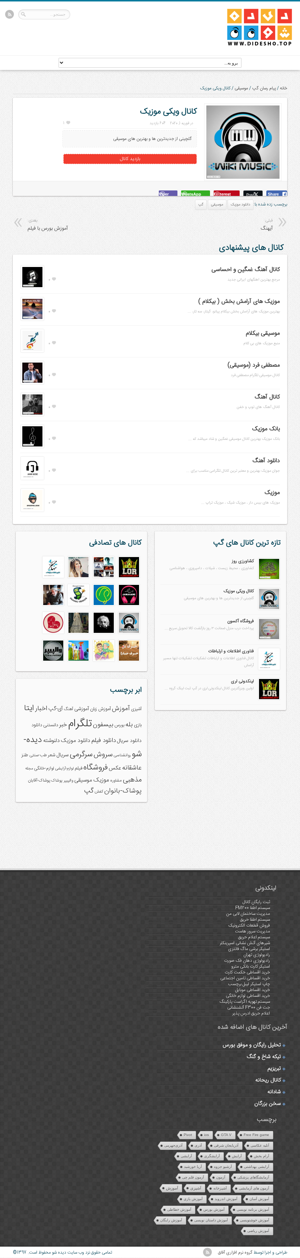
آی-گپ (55, 709)
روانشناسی (122, 755)
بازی (138, 725)
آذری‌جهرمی (173, 1145)
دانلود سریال (129, 740)
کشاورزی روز (243, 561)
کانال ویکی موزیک (239, 591)
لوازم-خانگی (44, 768)
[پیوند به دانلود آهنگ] (32, 478)
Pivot (188, 1135)
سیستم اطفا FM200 (252, 908)
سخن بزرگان (267, 1103)
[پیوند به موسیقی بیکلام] (32, 351)
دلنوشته (51, 740)
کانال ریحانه (268, 1080)
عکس (115, 768)
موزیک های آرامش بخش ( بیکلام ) (239, 302)
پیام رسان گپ (264, 88)
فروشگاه (95, 767)
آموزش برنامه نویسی (253, 1209)
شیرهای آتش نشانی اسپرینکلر (245, 943)
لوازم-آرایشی (64, 768)
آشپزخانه (220, 1188)
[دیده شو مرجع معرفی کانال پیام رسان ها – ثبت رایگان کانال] (253, 44)
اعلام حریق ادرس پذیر (251, 1013)
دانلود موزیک (240, 205)
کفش (99, 791)
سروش (103, 755)
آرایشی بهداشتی (256, 1167)
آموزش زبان (100, 709)
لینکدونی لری (242, 681)
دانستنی (50, 725)
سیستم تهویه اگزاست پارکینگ (245, 1001)
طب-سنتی (38, 755)
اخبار (41, 708)
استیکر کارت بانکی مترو (250, 966)
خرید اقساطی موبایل (252, 990)
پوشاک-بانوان (123, 791)
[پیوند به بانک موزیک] (32, 446)
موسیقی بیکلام (263, 333)
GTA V (226, 1135)
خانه (283, 88)
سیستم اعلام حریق (254, 937)
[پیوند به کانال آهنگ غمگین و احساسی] (32, 287)
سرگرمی (81, 754)
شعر (51, 755)
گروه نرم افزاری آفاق (235, 1252)
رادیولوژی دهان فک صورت (247, 960)
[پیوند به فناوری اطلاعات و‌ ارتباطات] (269, 668)
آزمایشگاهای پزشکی (253, 1177)
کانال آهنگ (267, 397)
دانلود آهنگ (266, 461)
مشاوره (116, 780)
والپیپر (68, 780)
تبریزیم (274, 1068)
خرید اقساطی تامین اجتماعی (245, 978)
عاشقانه (132, 767)
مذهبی (132, 780)
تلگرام (80, 724)
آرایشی (186, 1156)
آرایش (237, 1156)
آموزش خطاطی (179, 1209)
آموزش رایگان (171, 1220)
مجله (29, 768)
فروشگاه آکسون (240, 621)
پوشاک (57, 780)
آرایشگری (212, 1156)
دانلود (36, 725)
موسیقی (241, 88)
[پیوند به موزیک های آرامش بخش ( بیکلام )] (32, 319)
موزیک (272, 493)
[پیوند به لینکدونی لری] (269, 698)
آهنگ (68, 709)
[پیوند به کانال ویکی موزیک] (269, 608)
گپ (200, 205)
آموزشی (81, 709)
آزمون (220, 1177)
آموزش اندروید (226, 1199)
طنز (25, 755)
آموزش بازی (193, 1199)
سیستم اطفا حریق (255, 919)
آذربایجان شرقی (226, 1145)
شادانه (274, 1092)
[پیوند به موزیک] (32, 510)
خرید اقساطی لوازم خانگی (248, 995)
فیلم (78, 768)
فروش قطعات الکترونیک (249, 925)
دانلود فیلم (103, 741)
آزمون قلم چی (193, 1177)
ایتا (29, 708)
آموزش (121, 709)
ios (206, 1135)
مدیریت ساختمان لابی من (248, 913)
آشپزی (136, 709)
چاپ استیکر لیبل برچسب (249, 984)
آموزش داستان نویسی (211, 1220)
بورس (119, 725)
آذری (198, 1145)
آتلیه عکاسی (260, 1145)
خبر (63, 725)
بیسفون (103, 724)
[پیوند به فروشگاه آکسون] (269, 638)
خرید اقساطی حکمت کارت (247, 972)
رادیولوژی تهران (256, 954)
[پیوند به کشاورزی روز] (269, 578)
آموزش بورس (214, 1209)
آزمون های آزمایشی (254, 1188)
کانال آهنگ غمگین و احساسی (245, 270)
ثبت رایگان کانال (256, 902)
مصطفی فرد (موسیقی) (254, 365)
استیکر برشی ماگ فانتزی (249, 949)
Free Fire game (256, 1135)
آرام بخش (261, 1156)
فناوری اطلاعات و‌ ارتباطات (231, 651)
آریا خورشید (193, 1167)
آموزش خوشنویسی (254, 1220)
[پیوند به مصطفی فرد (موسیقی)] (32, 383)
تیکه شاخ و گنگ (264, 1057)
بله (129, 724)
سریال (62, 755)
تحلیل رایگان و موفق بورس (251, 1045)
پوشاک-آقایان (39, 780)
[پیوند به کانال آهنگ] (32, 415)
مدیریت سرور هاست (252, 931)
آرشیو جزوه (223, 1167)
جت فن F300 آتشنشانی (248, 1007)
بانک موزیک (266, 429)
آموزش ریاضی (258, 1231)
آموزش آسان (259, 1199)
